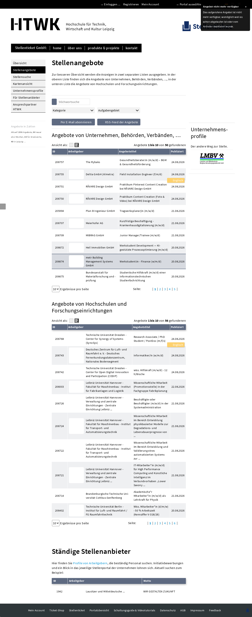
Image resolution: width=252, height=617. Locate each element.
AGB (182, 610)
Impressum (197, 610)
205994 (59, 211)
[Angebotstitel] (77, 145)
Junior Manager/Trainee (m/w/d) (140, 235)
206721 (59, 475)
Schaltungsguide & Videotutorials (134, 610)
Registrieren (131, 4)
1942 (59, 591)
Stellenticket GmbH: (31, 48)
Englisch (177, 180)
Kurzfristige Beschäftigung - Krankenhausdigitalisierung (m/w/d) (142, 223)
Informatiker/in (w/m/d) (148, 355)
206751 (59, 186)
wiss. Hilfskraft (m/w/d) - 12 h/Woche (151, 372)
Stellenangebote (24, 70)
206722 (59, 450)
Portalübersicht (99, 610)
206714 (59, 495)
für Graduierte (32, 136)
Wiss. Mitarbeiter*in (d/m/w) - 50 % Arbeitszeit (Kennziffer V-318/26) (151, 510)
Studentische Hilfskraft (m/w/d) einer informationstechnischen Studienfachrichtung (143, 276)
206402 (59, 510)
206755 (59, 174)
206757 (59, 162)
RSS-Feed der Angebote (121, 122)
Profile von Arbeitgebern (90, 563)
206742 (59, 372)
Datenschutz (168, 610)
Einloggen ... (112, 4)
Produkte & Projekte (104, 48)
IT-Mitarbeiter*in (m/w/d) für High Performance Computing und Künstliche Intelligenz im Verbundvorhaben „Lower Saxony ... (150, 475)
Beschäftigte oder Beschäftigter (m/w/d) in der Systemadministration (151, 403)
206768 (59, 339)
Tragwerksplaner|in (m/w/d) (137, 211)
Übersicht (20, 63)
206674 (59, 261)
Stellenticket (77, 610)
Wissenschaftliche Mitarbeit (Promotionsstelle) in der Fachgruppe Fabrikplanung (151, 386)
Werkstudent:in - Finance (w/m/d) (140, 261)
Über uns (75, 48)
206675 (59, 276)
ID (54, 151)
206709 (59, 235)
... (25, 141)
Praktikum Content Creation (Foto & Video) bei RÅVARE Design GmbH (142, 198)
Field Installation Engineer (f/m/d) (141, 174)
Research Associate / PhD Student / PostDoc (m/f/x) (150, 339)
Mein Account (150, 4)
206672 (59, 247)
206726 (59, 403)
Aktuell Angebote (21, 132)
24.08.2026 (177, 174)
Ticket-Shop (56, 610)
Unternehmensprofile (28, 91)
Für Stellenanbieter (26, 97)
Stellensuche (22, 77)
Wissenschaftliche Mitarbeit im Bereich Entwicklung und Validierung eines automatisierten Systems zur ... (151, 450)
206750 (59, 198)
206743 (59, 355)
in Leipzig (17, 141)
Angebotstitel (127, 151)
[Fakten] (71, 145)
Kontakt (132, 48)
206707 (59, 223)
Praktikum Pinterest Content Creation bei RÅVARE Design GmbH (143, 186)
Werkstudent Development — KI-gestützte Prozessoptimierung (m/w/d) (144, 247)
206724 (59, 426)
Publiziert (177, 151)
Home (57, 48)
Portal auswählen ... (193, 4)
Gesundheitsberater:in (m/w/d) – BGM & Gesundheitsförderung (143, 162)
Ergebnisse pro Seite (74, 289)
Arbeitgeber (75, 151)
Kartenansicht (22, 84)
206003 (59, 386)
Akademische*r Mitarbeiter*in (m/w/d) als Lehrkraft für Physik (150, 495)
